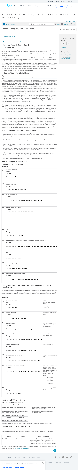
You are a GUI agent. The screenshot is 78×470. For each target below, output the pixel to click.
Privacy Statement (7, 467)
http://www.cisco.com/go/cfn (21, 448)
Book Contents (10, 24)
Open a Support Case (67, 54)
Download (66, 24)
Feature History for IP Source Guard (12, 42)
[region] (22, 465)
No (68, 43)
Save (58, 24)
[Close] (43, 463)
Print (74, 24)
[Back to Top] (54, 450)
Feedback (64, 47)
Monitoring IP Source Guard (10, 40)
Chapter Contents (9, 36)
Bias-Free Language (71, 21)
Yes (63, 43)
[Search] (30, 25)
